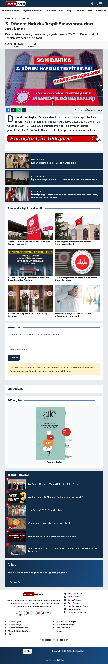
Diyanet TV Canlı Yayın (66, 622)
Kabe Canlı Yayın (63, 628)
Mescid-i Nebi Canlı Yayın (19, 631)
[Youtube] (38, 613)
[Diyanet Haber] (15, 4)
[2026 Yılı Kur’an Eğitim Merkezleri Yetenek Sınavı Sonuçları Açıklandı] (30, 262)
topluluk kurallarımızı (33, 367)
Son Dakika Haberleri (77, 612)
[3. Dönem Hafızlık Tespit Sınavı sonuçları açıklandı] (54, 77)
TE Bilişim (61, 660)
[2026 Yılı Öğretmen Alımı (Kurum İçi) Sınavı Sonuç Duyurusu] (78, 262)
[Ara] (96, 3)
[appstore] (46, 640)
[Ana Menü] (100, 3)
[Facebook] (23, 613)
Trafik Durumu (74, 603)
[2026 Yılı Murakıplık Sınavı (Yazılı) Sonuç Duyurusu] (30, 298)
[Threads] (48, 613)
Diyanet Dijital (14, 622)
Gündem (51, 10)
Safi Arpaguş (66, 10)
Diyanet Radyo (14, 625)
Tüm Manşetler (74, 609)
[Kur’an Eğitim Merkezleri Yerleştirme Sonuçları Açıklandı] (78, 226)
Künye (11, 634)
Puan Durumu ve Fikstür (78, 606)
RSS (29, 651)
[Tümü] (99, 389)
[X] (28, 613)
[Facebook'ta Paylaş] (8, 110)
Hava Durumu (74, 597)
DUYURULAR (23, 19)
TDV (90, 10)
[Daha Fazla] (24, 110)
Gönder (14, 358)
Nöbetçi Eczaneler (76, 594)
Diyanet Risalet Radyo (18, 628)
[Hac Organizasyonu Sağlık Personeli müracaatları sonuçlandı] (78, 298)
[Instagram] (33, 613)
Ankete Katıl (16, 582)
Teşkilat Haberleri (32, 10)
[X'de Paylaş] (13, 110)
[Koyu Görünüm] (92, 3)
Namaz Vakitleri (75, 600)
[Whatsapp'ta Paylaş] (18, 110)
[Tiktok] (43, 613)
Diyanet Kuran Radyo (65, 625)
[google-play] (61, 640)
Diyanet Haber (10, 10)
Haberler (9, 19)
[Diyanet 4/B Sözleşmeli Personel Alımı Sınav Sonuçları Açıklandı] (30, 226)
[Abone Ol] (93, 110)
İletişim (59, 631)
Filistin (80, 10)
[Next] (18, 613)
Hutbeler (101, 10)
